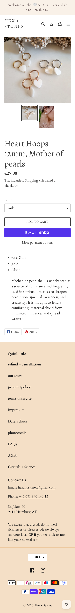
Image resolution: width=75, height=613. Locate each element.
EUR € (36, 557)
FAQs (12, 444)
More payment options (37, 242)
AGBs (12, 455)
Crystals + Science (21, 467)
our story (15, 375)
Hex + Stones (14, 23)
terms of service (20, 398)
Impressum (16, 409)
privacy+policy (19, 387)
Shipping (31, 180)
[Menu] (68, 23)
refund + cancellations (24, 364)
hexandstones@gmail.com (36, 487)
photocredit (17, 432)
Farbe (8, 200)
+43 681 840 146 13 (33, 496)
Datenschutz (17, 421)
